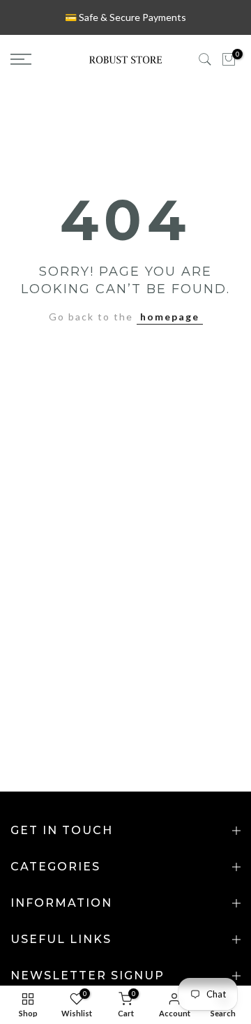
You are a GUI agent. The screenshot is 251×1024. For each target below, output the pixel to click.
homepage (169, 316)
